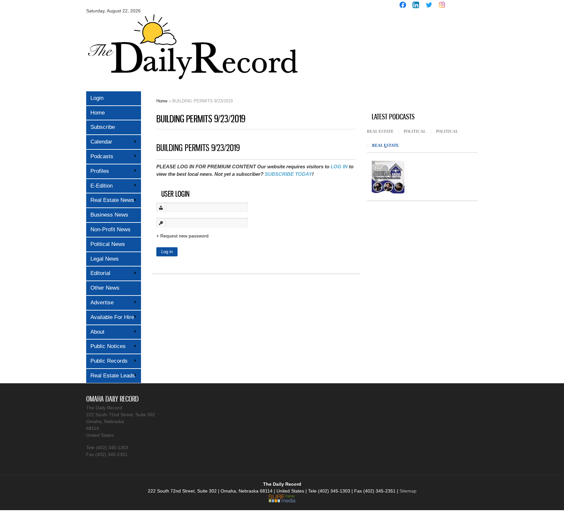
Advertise (100, 302)
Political (415, 131)
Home (97, 113)
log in (339, 166)
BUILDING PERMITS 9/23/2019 (198, 147)
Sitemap (408, 491)
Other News (104, 288)
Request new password (184, 235)
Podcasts (99, 156)
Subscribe (102, 127)
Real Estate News (110, 200)
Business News (109, 215)
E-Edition (99, 186)
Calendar (99, 142)
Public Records (107, 361)
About (95, 332)
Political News (107, 244)
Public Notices (106, 346)
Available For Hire (110, 317)
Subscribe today (288, 174)
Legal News (104, 259)
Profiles (97, 171)
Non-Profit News (110, 229)
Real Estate (380, 131)
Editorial (98, 273)
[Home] (192, 84)
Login (96, 98)
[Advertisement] (416, 61)
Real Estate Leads (110, 376)
